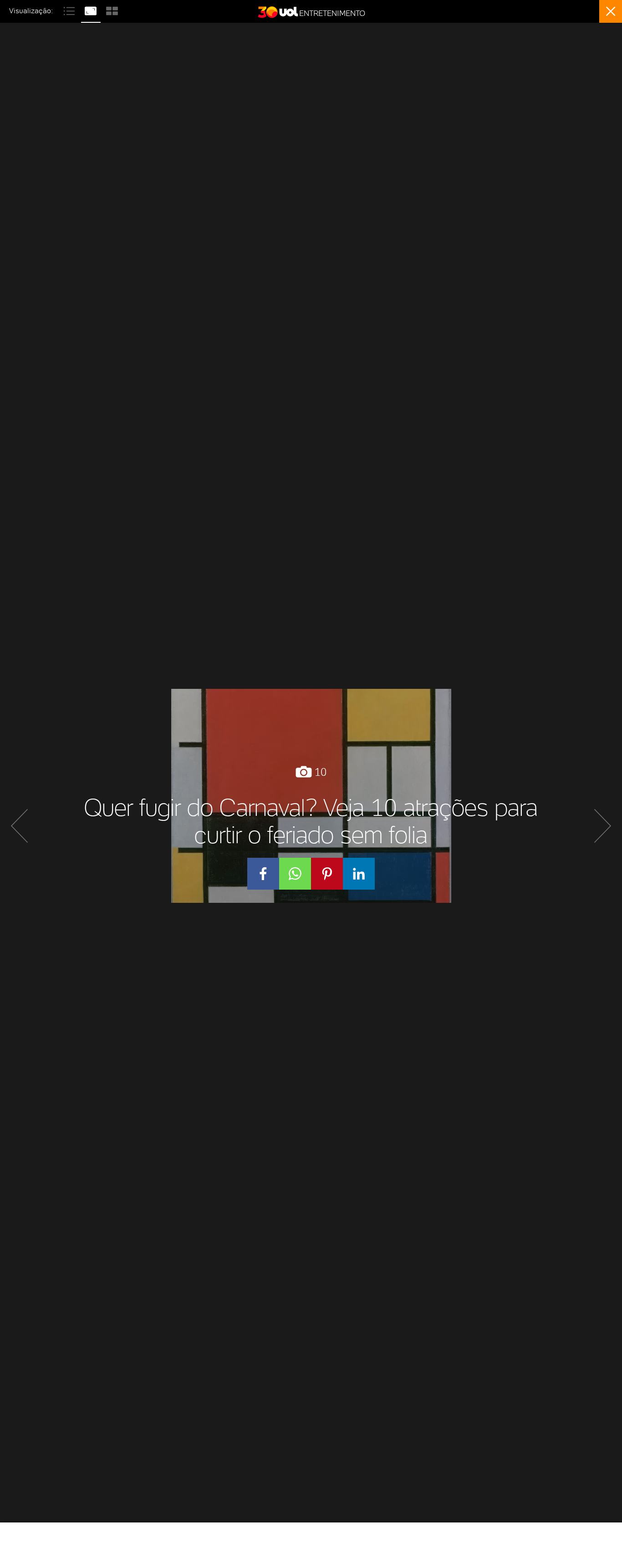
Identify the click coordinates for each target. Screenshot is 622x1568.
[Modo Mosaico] (112, 10)
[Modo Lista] (70, 10)
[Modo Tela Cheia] (91, 10)
